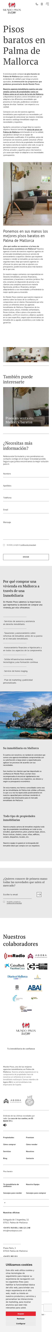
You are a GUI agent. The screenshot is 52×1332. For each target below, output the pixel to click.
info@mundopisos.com (12, 1230)
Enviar (26, 557)
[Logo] (12, 7)
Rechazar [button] (21, 1319)
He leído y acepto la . (21, 545)
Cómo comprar (9, 1144)
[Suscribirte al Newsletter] (39, 894)
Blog (5, 1158)
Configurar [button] (20, 1324)
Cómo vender (31, 1144)
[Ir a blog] (5, 1124)
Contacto (30, 1158)
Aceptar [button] (21, 1314)
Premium (30, 1137)
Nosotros (30, 1151)
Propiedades (8, 1137)
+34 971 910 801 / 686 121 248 (16, 1227)
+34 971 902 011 (10, 1256)
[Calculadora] (42, 3)
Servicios (7, 1151)
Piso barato (8, 1171)
